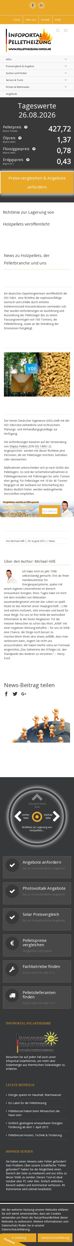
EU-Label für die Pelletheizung (27, 1103)
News (52, 541)
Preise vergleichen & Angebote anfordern (37, 182)
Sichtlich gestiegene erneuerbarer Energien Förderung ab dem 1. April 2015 (35, 1125)
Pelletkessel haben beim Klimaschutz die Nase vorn (34, 1113)
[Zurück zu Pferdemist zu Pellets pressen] (17, 820)
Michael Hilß (17, 541)
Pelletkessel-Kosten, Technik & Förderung (35, 1135)
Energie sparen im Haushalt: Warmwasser (34, 1095)
